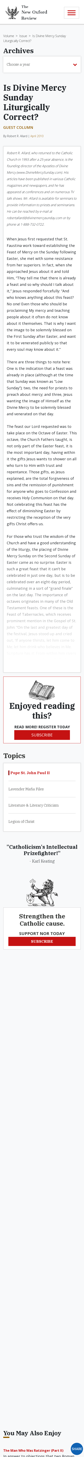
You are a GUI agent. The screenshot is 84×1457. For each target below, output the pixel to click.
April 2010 (36, 136)
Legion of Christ (21, 821)
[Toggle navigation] (71, 13)
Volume (8, 36)
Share (77, 1449)
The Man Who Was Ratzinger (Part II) (33, 1450)
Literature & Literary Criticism (33, 805)
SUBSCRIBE (42, 735)
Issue (23, 36)
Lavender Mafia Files (26, 789)
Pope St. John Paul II (30, 772)
